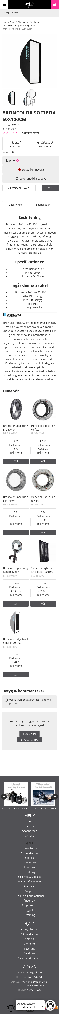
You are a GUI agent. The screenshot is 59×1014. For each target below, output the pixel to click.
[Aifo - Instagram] (6, 1007)
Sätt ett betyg (30, 133)
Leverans (29, 867)
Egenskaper (43, 204)
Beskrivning (16, 204)
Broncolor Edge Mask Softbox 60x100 (15, 641)
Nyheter (29, 826)
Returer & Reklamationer (29, 896)
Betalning (29, 872)
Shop (12, 22)
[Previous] (4, 797)
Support (29, 891)
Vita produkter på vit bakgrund (18, 25)
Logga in (29, 734)
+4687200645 (35, 977)
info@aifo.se (34, 972)
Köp (15, 461)
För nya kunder (30, 848)
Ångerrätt (29, 900)
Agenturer (29, 886)
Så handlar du (29, 853)
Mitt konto (29, 862)
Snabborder (29, 831)
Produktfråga (19, 187)
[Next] (55, 797)
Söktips (29, 857)
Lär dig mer (35, 22)
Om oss (29, 835)
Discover (21, 22)
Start (4, 22)
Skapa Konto (29, 905)
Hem (29, 821)
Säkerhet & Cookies (29, 877)
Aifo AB (29, 967)
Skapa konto (29, 739)
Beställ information (29, 881)
